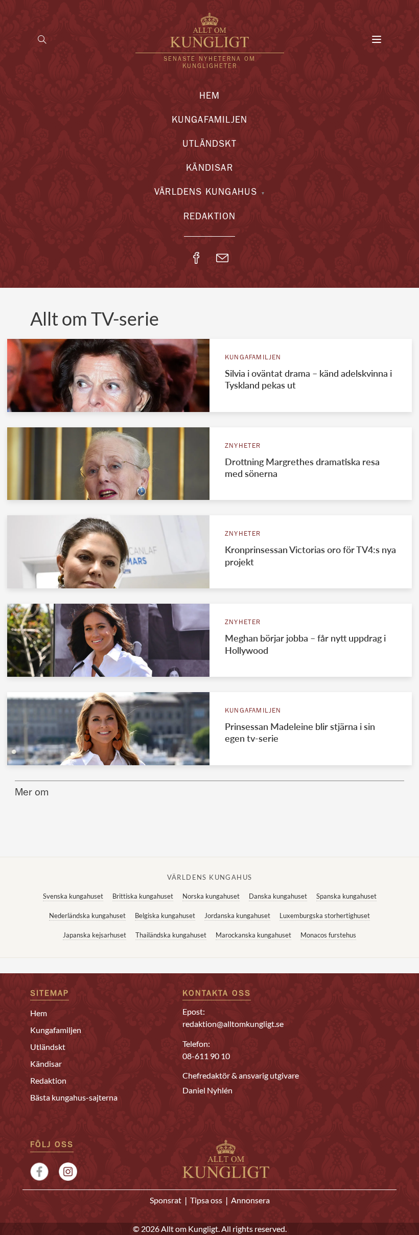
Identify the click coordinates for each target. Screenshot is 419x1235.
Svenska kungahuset (73, 896)
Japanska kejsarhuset (94, 935)
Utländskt (209, 145)
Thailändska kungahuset (170, 935)
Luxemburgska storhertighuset (325, 915)
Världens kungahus (205, 193)
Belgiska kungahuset (165, 915)
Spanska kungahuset (346, 896)
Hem (209, 97)
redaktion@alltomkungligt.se (233, 1023)
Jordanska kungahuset (237, 915)
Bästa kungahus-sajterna (74, 1097)
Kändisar (209, 169)
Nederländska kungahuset (87, 915)
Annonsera (250, 1200)
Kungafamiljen (210, 121)
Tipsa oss (206, 1200)
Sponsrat (165, 1200)
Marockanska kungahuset (253, 935)
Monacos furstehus (328, 935)
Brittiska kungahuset (142, 896)
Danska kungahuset (278, 896)
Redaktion (209, 217)
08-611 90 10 (206, 1056)
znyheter (243, 446)
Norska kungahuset (211, 896)
